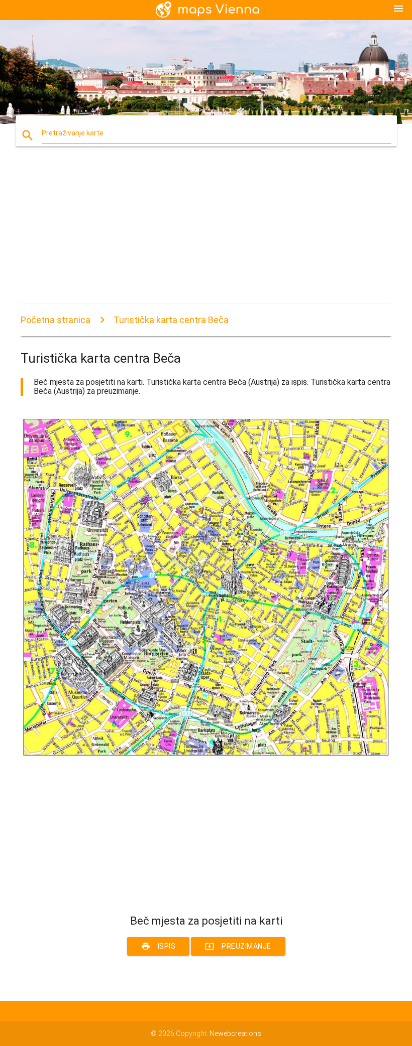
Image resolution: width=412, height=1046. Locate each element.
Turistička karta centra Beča (171, 320)
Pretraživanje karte (73, 133)
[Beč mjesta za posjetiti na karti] (206, 757)
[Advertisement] (206, 234)
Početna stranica (55, 320)
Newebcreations (235, 1033)
